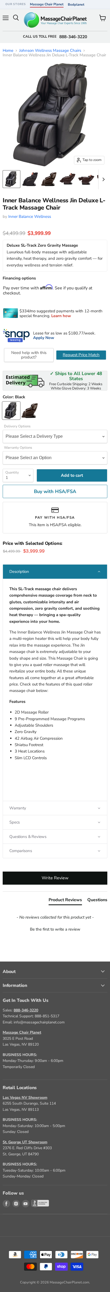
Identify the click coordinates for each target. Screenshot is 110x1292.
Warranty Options (18, 448)
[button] (55, 571)
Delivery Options (17, 426)
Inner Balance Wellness (29, 216)
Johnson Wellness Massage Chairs (50, 50)
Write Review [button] (55, 878)
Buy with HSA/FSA (55, 491)
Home (8, 50)
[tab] (65, 901)
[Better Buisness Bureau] (35, 1203)
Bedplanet (76, 4)
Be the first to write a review (55, 929)
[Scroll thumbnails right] (102, 179)
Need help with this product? (28, 355)
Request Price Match (81, 354)
